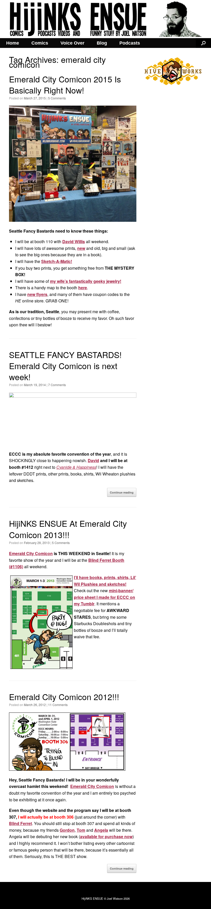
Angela (101, 830)
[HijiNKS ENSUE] (105, 19)
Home (12, 43)
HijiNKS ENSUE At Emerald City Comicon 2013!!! (68, 528)
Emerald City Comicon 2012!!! (64, 696)
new (81, 248)
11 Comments (58, 704)
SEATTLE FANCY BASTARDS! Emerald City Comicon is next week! (65, 366)
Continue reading (122, 492)
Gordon (67, 830)
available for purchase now (106, 836)
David (93, 460)
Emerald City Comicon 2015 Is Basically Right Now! (65, 84)
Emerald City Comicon (31, 553)
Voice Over (72, 43)
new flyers (37, 294)
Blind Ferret (20, 823)
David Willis (73, 241)
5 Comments (57, 98)
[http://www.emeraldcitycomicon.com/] (72, 396)
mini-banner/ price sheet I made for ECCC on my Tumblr (104, 597)
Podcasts (129, 43)
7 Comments (57, 385)
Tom (81, 830)
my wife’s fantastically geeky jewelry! (85, 281)
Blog (102, 43)
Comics (39, 43)
